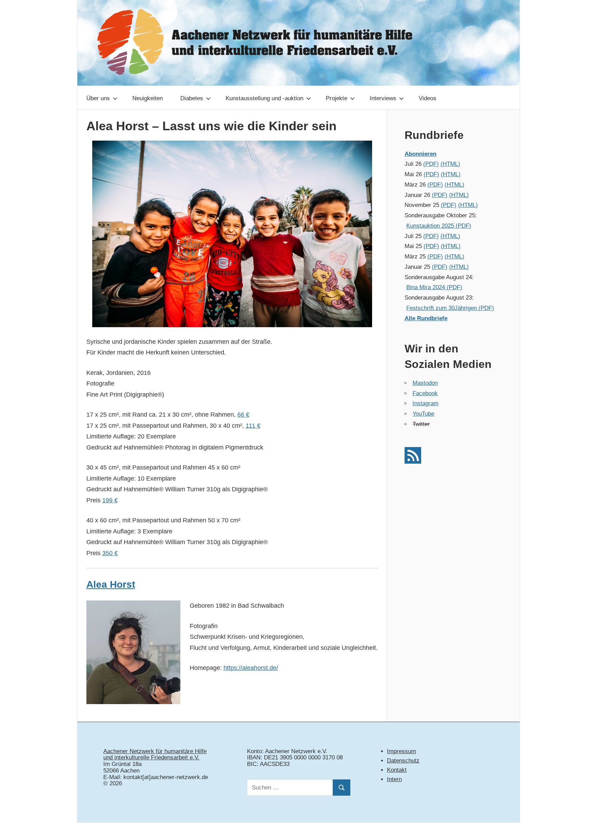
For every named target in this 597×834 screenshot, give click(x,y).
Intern (394, 779)
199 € (110, 500)
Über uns (98, 98)
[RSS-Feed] (413, 461)
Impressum (401, 751)
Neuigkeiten (147, 98)
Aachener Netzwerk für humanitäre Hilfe (155, 751)
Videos (427, 98)
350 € (110, 553)
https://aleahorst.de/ (251, 667)
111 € (253, 425)
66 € (243, 414)
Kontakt (397, 770)
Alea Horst (110, 584)
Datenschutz (403, 760)
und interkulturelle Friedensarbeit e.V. (151, 757)
